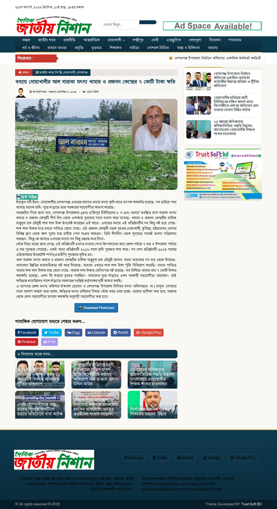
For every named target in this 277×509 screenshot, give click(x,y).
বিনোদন (215, 40)
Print (51, 342)
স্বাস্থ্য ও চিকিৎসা (188, 47)
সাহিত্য (134, 47)
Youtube (213, 457)
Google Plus (151, 332)
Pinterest (28, 342)
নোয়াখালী (115, 40)
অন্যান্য (213, 47)
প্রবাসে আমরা (57, 47)
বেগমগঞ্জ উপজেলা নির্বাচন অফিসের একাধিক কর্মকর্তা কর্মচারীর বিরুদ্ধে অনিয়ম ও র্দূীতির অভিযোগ (38, 377)
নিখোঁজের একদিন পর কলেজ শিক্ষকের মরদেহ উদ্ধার (152, 412)
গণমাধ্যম (235, 40)
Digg (75, 332)
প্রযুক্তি (79, 47)
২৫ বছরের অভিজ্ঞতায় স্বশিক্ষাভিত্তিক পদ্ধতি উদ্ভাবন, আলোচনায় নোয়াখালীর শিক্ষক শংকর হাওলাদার (152, 377)
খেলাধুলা (195, 40)
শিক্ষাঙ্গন (115, 47)
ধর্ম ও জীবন (30, 47)
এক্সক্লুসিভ (173, 40)
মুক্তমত (97, 47)
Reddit (122, 332)
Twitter (53, 332)
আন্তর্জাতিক (92, 40)
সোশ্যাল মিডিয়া (158, 47)
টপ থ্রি (58, 72)
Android (186, 457)
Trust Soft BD (251, 504)
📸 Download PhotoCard (96, 308)
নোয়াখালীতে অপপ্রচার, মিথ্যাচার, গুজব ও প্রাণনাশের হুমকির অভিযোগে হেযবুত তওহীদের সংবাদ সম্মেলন (96, 407)
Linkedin (98, 332)
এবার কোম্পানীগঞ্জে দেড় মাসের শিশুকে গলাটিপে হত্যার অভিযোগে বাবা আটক (39, 409)
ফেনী (154, 40)
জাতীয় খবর (46, 40)
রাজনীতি (69, 40)
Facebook (28, 332)
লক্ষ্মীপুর (138, 40)
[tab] (203, 68)
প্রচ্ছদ (26, 40)
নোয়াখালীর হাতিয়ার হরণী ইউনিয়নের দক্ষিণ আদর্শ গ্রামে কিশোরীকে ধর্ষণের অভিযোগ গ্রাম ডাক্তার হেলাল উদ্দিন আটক (96, 374)
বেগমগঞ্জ (82, 72)
